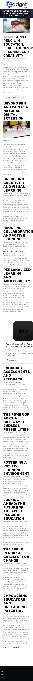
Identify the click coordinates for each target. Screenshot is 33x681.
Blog (2, 674)
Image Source (7, 140)
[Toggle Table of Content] (22, 97)
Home (2, 668)
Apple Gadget (20, 59)
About (2, 671)
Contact (3, 678)
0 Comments (18, 61)
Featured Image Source (11, 647)
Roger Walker (7, 61)
